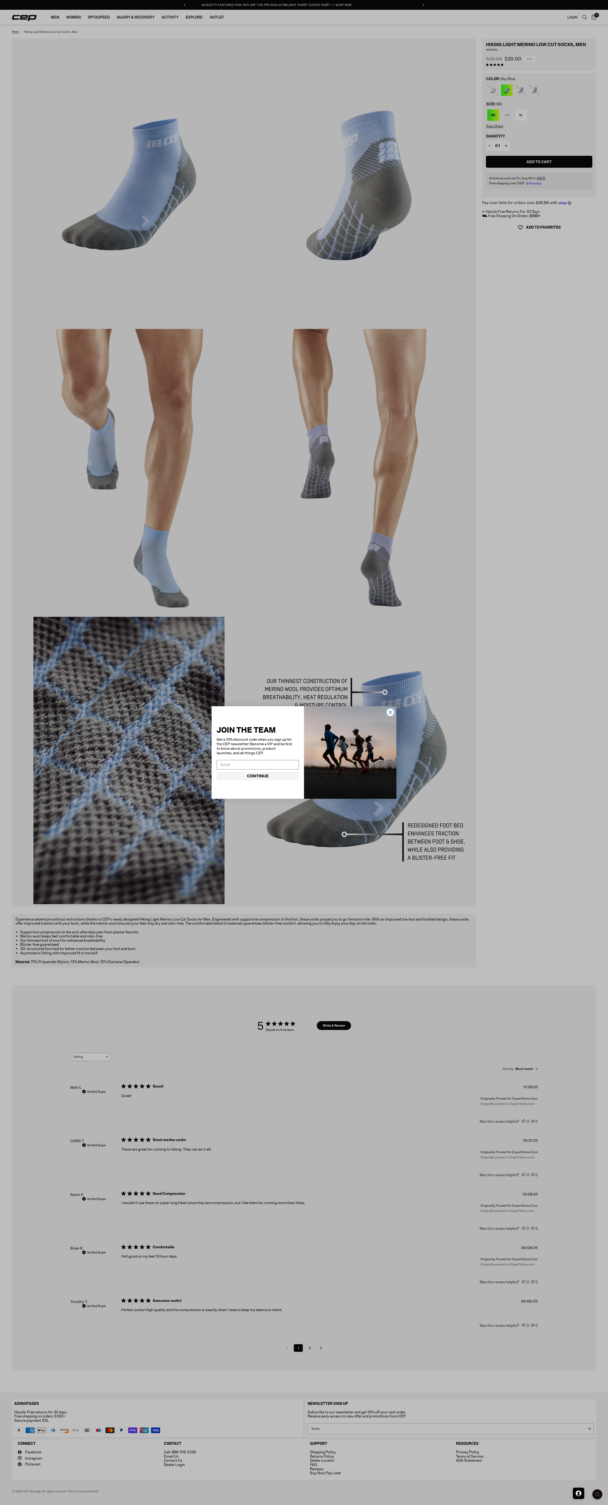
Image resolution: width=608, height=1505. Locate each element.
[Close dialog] (390, 712)
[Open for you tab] (578, 1493)
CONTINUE (258, 776)
